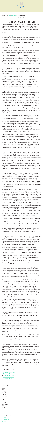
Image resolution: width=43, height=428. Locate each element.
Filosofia (4, 396)
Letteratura (5, 401)
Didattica (4, 392)
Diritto (4, 394)
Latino (3, 399)
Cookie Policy (5, 419)
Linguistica (5, 404)
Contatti (4, 417)
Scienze (4, 405)
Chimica (4, 391)
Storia (3, 407)
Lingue (4, 402)
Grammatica (5, 397)
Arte (3, 389)
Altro (3, 388)
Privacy (4, 421)
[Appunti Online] (21, 8)
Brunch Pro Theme (33, 426)
